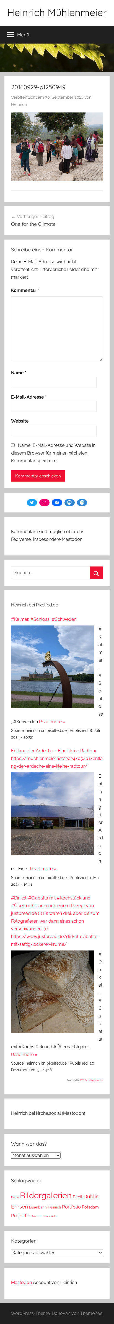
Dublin (91, 1196)
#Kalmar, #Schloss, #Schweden (43, 619)
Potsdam (90, 1207)
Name (19, 372)
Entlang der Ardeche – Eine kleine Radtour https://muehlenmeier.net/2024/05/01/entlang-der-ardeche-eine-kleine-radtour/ (57, 758)
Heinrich (19, 104)
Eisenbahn (38, 1207)
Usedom (36, 1216)
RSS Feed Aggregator (91, 1080)
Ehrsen (19, 1207)
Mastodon (21, 1282)
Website (20, 421)
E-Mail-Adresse (29, 397)
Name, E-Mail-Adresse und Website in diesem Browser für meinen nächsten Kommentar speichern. (53, 453)
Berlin (15, 1197)
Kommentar (25, 290)
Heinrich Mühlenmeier (57, 12)
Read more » (52, 721)
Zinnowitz (50, 1216)
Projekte (20, 1215)
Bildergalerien (46, 1195)
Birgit (77, 1196)
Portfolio (71, 1207)
